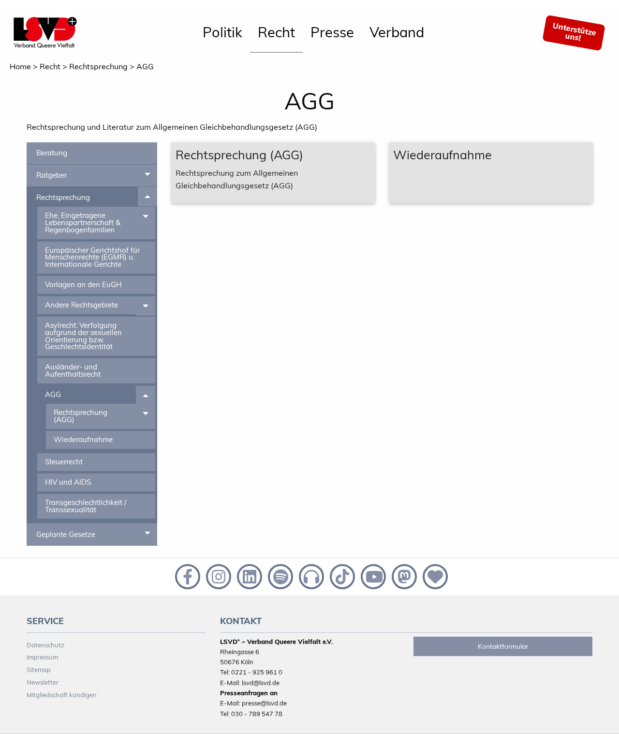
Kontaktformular (503, 646)
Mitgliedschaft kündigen (62, 695)
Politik (222, 32)
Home (20, 66)
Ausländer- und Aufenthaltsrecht (73, 370)
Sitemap (39, 669)
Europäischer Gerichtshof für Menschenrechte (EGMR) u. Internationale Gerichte (92, 257)
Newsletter (43, 682)
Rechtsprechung (98, 66)
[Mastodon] (403, 576)
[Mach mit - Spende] (433, 576)
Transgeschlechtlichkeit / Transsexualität (85, 506)
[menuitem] (222, 33)
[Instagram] (217, 576)
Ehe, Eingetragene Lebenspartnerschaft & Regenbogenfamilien (82, 222)
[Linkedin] (248, 576)
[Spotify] (279, 576)
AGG (145, 66)
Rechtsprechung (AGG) (80, 416)
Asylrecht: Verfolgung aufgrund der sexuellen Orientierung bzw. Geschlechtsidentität (83, 336)
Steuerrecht (64, 461)
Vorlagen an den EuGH (83, 284)
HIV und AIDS (68, 482)
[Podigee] (310, 576)
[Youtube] (372, 576)
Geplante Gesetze (65, 534)
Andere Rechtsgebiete (81, 304)
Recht (276, 32)
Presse (332, 32)
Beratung (51, 152)
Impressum (42, 657)
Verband (396, 32)
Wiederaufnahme (83, 439)
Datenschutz (45, 645)
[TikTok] (341, 576)
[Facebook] (186, 576)
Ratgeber (51, 175)
